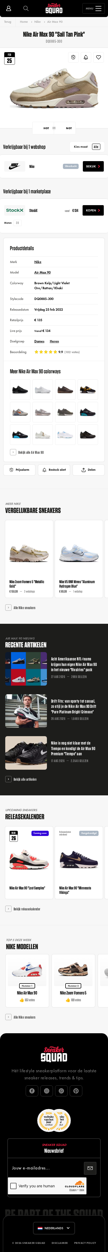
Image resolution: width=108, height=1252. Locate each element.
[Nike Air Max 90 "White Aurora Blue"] (65, 434)
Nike (37, 22)
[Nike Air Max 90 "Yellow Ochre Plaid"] (88, 389)
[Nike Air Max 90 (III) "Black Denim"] (20, 389)
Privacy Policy (85, 1243)
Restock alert (57, 470)
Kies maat (86, 147)
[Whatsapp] (61, 1090)
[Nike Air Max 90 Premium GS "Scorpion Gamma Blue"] (88, 412)
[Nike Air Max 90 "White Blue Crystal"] (43, 389)
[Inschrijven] (90, 1168)
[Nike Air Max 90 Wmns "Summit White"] (43, 434)
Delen (91, 470)
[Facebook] (32, 1090)
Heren (54, 341)
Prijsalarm (22, 470)
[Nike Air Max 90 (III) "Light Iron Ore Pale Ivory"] (43, 412)
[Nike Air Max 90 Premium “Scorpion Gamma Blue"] (20, 434)
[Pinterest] (76, 1090)
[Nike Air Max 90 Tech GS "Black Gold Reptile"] (88, 434)
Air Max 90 (55, 22)
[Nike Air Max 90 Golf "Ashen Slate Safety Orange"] (20, 412)
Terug (7, 22)
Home (24, 22)
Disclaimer (60, 1243)
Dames (39, 341)
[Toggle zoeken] (26, 8)
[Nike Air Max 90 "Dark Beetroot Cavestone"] (65, 412)
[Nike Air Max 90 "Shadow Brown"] (65, 389)
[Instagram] (46, 1090)
